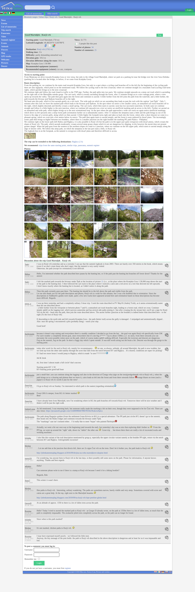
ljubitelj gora (30, 409)
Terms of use (91, 572)
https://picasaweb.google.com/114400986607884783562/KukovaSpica (74, 411)
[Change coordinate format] (45, 46)
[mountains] (12, 11)
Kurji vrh (53, 17)
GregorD (28, 503)
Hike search (52, 14)
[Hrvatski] (155, 572)
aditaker (28, 466)
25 (96, 50)
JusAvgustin (29, 334)
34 (93, 47)
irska (27, 427)
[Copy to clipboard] (49, 46)
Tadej (27, 264)
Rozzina (28, 511)
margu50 (28, 458)
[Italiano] (159, 572)
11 (102, 281)
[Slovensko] (166, 572)
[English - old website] (170, 572)
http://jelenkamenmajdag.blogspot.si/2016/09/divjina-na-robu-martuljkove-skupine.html (72, 453)
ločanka (28, 438)
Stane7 (27, 480)
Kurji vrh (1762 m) (45, 49)
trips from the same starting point (52, 145)
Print (159, 35)
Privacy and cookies (102, 572)
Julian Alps (43, 17)
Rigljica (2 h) (77, 142)
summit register (93, 145)
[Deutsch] (162, 572)
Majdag (28, 446)
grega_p (28, 304)
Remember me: (31, 559)
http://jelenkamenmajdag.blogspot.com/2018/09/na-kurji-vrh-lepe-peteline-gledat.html (71, 498)
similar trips (72, 145)
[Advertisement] (75, 25)
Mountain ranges (30, 17)
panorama (82, 145)
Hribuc (27, 274)
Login (39, 563)
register (68, 568)
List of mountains (34, 14)
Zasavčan (28, 385)
